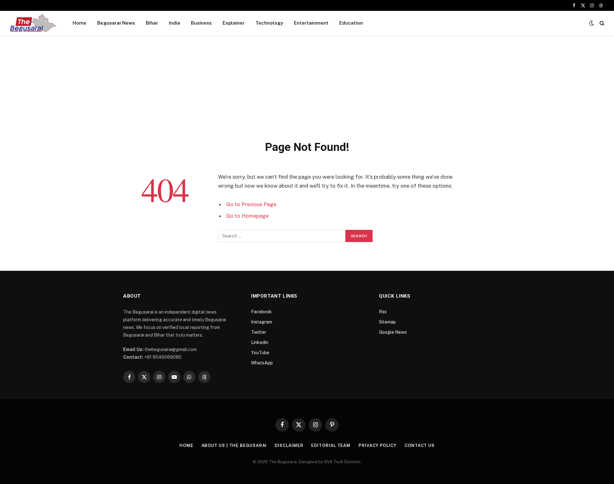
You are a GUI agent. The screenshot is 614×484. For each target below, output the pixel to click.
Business (201, 23)
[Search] (601, 23)
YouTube (260, 352)
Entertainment (311, 23)
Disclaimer (289, 445)
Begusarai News (116, 23)
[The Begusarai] (33, 23)
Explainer (234, 23)
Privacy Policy (377, 445)
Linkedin (259, 342)
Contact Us (420, 445)
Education (351, 23)
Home (79, 23)
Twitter (258, 332)
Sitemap (387, 321)
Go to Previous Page (251, 204)
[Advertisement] (307, 92)
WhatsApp (262, 362)
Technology (269, 23)
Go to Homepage (247, 216)
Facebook (261, 311)
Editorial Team (330, 445)
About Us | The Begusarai (234, 445)
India (174, 23)
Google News (393, 332)
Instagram (261, 321)
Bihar (152, 23)
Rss (383, 311)
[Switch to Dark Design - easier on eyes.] (591, 23)
